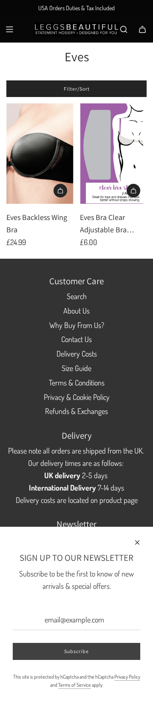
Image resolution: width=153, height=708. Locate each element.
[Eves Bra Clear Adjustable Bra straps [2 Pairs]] (113, 153)
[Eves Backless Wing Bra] (40, 153)
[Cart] (142, 29)
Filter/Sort (77, 89)
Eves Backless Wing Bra (36, 223)
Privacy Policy (127, 677)
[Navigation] (9, 29)
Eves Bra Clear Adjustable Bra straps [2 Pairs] (103, 224)
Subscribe (76, 651)
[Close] (137, 542)
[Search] (123, 29)
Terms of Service (74, 685)
